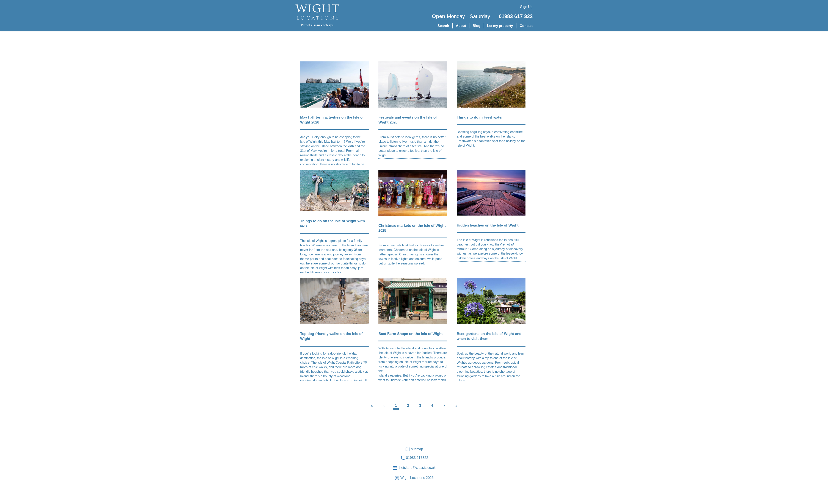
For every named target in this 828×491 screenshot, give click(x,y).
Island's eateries (389, 375)
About (461, 26)
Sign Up (526, 7)
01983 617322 (416, 458)
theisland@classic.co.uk (417, 467)
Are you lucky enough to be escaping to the (330, 137)
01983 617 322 (516, 16)
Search (443, 26)
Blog (476, 26)
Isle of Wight (308, 141)
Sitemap (416, 449)
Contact (526, 26)
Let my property (500, 26)
